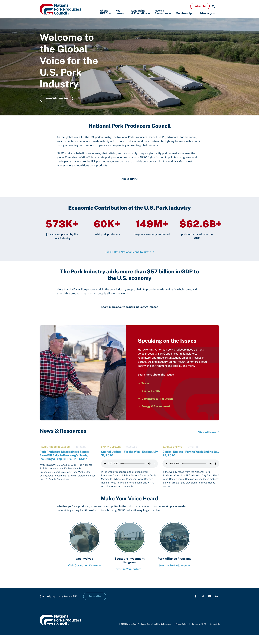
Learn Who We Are (56, 98)
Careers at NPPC (199, 624)
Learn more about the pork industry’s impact (129, 306)
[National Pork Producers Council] (60, 8)
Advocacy (205, 13)
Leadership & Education (139, 12)
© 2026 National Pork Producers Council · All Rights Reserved (145, 624)
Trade (145, 383)
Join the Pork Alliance (173, 565)
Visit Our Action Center (83, 565)
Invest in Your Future (128, 569)
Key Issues (120, 12)
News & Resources (161, 12)
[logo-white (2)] (203, 596)
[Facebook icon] (195, 596)
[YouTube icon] (209, 596)
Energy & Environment (155, 406)
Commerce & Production (157, 398)
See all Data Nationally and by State (128, 251)
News (43, 447)
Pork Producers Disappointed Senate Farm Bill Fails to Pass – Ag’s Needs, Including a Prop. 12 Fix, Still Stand (64, 455)
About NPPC (104, 12)
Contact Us (215, 624)
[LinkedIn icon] (216, 596)
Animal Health (150, 391)
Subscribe (200, 6)
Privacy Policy (181, 624)
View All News (207, 432)
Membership (184, 13)
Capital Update (111, 447)
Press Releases (59, 447)
